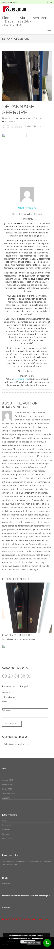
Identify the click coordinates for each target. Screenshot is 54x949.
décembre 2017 (8, 793)
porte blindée (29, 861)
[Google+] (51, 2)
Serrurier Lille (40, 861)
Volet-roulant (7, 838)
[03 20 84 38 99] (47, 943)
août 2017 (6, 798)
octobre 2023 (7, 780)
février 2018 (7, 789)
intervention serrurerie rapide (13, 861)
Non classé (6, 825)
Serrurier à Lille (20, 379)
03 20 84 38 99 (16, 676)
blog (4, 820)
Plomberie (6, 829)
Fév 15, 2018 (9, 118)
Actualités (6, 883)
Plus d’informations (35, 938)
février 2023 (7, 784)
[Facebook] (47, 2)
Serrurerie (40, 118)
